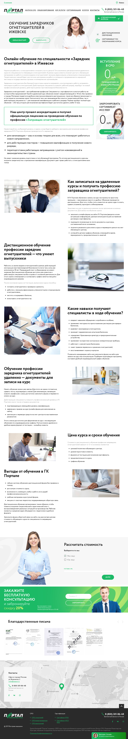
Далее (108, 577)
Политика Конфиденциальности (77, 608)
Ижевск (121, 3)
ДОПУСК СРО (30, 10)
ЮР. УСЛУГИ (60, 10)
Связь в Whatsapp (19, 40)
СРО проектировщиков (39, 721)
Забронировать (110, 132)
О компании (8, 3)
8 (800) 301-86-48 (114, 9)
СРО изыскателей (38, 723)
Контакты (95, 10)
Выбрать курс (41, 40)
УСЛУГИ (85, 10)
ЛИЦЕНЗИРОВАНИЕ (45, 10)
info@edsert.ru (14, 681)
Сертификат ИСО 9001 (63, 722)
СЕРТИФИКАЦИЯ (73, 10)
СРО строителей (37, 718)
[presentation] (118, 622)
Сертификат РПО (63, 718)
